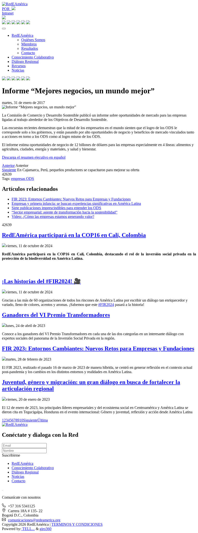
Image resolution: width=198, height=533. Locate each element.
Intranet (8, 13)
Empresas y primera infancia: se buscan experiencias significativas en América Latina (76, 203)
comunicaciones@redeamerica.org (34, 520)
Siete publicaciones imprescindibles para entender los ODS (56, 208)
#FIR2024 (106, 305)
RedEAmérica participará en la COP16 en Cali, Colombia (74, 235)
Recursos (19, 66)
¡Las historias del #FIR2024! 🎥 (41, 281)
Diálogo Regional (25, 61)
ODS (30, 179)
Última (42, 420)
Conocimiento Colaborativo (33, 57)
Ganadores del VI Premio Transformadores (56, 315)
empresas (18, 179)
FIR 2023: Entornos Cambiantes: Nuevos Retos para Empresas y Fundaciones (71, 199)
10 (21, 420)
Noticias (18, 70)
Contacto (28, 53)
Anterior (8, 165)
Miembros (29, 44)
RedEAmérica (22, 35)
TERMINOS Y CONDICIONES (77, 524)
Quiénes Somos (33, 40)
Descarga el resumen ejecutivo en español (33, 157)
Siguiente (9, 170)
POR (7, 9)
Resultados (29, 48)
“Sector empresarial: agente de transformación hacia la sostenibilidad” (64, 212)
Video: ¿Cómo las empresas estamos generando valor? (53, 217)
